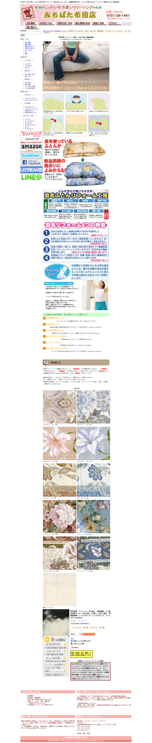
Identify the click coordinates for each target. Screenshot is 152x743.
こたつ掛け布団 (30, 86)
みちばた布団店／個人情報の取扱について (82, 24)
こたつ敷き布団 (30, 88)
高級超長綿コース (30, 112)
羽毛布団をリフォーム (60, 31)
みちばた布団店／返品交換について (99, 24)
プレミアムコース (30, 98)
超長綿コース (29, 110)
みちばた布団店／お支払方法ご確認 (47, 24)
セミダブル (28, 65)
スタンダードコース (31, 100)
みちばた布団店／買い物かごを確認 (32, 28)
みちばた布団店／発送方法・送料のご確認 (65, 24)
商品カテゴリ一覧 (48, 31)
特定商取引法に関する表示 (76, 737)
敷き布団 (28, 44)
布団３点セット (30, 46)
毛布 (26, 54)
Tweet (72, 638)
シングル (28, 64)
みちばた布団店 (76, 13)
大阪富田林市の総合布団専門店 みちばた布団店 (31, 24)
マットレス (28, 50)
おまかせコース (30, 106)
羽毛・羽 (28, 76)
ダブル (27, 67)
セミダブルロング (30, 124)
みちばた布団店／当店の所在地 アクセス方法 (114, 24)
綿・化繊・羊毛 (30, 74)
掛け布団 (28, 42)
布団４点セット (30, 48)
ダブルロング (29, 128)
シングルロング (30, 121)
